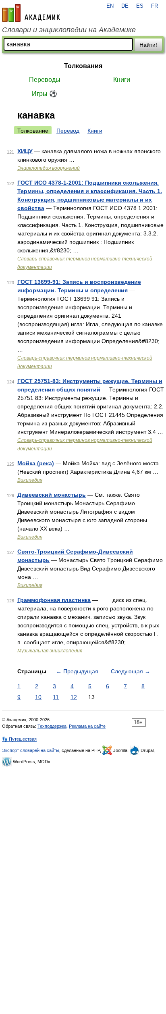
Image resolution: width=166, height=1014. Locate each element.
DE (125, 6)
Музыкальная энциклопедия (49, 651)
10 (38, 697)
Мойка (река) (35, 463)
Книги (121, 79)
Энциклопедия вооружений (48, 168)
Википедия (29, 480)
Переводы (44, 79)
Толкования (83, 65)
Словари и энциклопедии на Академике (69, 30)
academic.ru (31, 13)
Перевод (67, 130)
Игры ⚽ (44, 93)
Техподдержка (51, 726)
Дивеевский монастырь (51, 494)
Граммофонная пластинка (54, 600)
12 (74, 697)
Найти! (148, 45)
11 (56, 697)
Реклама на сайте (87, 726)
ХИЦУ (25, 151)
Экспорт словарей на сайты (30, 750)
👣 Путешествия (19, 739)
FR (154, 6)
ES (139, 6)
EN (110, 6)
